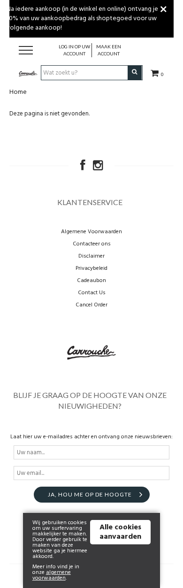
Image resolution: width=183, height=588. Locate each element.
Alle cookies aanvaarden (120, 532)
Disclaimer (91, 256)
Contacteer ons (92, 244)
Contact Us (92, 293)
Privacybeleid (91, 268)
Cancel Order (91, 305)
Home (18, 92)
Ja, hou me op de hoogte (90, 494)
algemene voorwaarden (51, 575)
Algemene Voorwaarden (91, 232)
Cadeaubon (91, 280)
